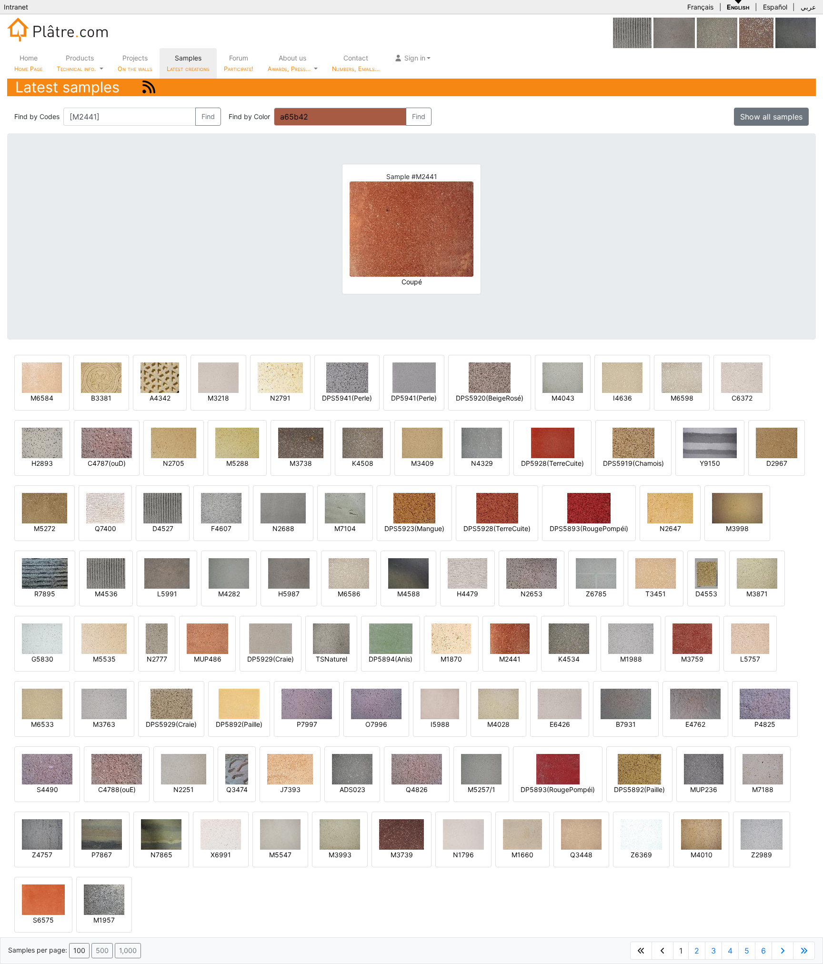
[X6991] (221, 834)
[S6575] (43, 899)
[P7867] (101, 834)
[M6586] (349, 573)
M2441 (510, 659)
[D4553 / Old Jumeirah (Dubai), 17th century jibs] (706, 573)
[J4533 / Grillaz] (717, 32)
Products (76, 63)
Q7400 (105, 528)
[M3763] (104, 703)
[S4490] (47, 768)
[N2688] (283, 507)
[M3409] (422, 442)
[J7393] (290, 768)
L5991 (167, 594)
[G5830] (42, 638)
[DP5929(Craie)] (270, 638)
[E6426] (560, 703)
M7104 (345, 528)
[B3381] (101, 377)
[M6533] (42, 703)
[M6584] (42, 377)
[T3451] (655, 573)
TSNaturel (331, 659)
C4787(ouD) (107, 463)
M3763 (104, 724)
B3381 (101, 398)
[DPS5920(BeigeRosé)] (490, 377)
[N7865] (161, 834)
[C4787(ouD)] (106, 442)
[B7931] (626, 703)
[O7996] (376, 703)
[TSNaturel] (331, 638)
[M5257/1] (481, 768)
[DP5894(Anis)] (390, 638)
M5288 (237, 463)
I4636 (622, 398)
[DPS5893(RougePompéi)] (589, 507)
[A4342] (160, 377)
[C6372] (742, 377)
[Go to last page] (804, 951)
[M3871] (757, 573)
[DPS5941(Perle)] (347, 377)
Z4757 (42, 855)
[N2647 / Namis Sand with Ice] (670, 507)
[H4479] (467, 573)
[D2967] (776, 442)
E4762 (695, 724)
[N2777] (157, 638)
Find (208, 116)
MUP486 (207, 659)
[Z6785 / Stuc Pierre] (596, 573)
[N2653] (531, 573)
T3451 (655, 594)
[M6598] (682, 377)
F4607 (221, 528)
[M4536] (106, 573)
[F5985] (756, 32)
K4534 (569, 659)
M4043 (563, 398)
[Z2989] (762, 834)
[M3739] (401, 834)
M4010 (702, 855)
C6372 (742, 398)
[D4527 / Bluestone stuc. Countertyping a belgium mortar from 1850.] (632, 32)
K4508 (362, 463)
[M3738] (300, 442)
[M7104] (345, 507)
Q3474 (237, 789)
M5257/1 (481, 789)
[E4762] (695, 703)
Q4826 (417, 789)
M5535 (104, 659)
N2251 (183, 789)
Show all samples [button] (771, 116)
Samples (188, 63)
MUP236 (703, 789)
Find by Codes (37, 116)
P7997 (307, 724)
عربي (808, 7)
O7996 (376, 724)
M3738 (301, 463)
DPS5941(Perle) (347, 398)
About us (290, 63)
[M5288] (237, 442)
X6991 (221, 855)
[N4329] (482, 442)
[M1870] (451, 638)
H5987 (289, 594)
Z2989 (761, 855)
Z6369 (641, 855)
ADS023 (352, 789)
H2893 (42, 463)
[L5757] (750, 638)
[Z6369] (641, 834)
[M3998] (737, 507)
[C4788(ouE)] (116, 768)
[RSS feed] (149, 87)
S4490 (47, 789)
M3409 (422, 463)
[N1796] (463, 834)
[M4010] (701, 834)
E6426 (560, 724)
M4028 (498, 724)
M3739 (402, 855)
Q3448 (581, 855)
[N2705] (173, 442)
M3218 (218, 398)
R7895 (44, 594)
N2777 (157, 659)
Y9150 (710, 463)
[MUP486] (207, 638)
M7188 (762, 789)
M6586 (349, 594)
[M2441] (510, 638)
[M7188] (763, 768)
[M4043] (562, 377)
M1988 (631, 659)
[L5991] (167, 573)
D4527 (162, 528)
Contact (356, 63)
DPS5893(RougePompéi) (589, 528)
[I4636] (622, 377)
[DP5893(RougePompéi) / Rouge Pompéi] (558, 768)
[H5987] (674, 32)
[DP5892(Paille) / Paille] (239, 703)
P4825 (764, 724)
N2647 (670, 528)
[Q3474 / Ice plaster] (236, 768)
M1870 (451, 659)
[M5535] (104, 638)
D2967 (776, 463)
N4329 (482, 463)
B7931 (626, 724)
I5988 (440, 724)
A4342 (160, 398)
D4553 (706, 594)
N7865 (161, 855)
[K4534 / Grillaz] (569, 638)
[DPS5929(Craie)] (171, 703)
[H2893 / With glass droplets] (42, 442)
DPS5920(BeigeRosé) (489, 398)
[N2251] (183, 768)
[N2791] (280, 377)
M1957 (104, 920)
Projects (135, 63)
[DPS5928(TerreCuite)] (497, 507)
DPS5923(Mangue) (414, 528)
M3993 (340, 855)
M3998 (737, 528)
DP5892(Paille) (239, 724)
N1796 (463, 855)
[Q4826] (416, 768)
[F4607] (221, 507)
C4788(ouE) (117, 789)
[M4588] (408, 573)
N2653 (531, 594)
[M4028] (498, 703)
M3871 (757, 594)
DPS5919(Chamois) (633, 463)
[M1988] (630, 638)
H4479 (467, 594)
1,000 (128, 950)
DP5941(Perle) (414, 398)
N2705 (173, 463)
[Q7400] (105, 507)
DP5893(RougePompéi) (558, 789)
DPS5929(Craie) (171, 724)
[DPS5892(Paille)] (639, 768)
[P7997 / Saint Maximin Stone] (306, 703)
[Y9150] (710, 442)
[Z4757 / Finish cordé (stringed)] (42, 834)
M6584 (41, 398)
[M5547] (280, 834)
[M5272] (44, 507)
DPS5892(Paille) (639, 789)
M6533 (42, 724)
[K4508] (362, 442)
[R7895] (45, 573)
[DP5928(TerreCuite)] (552, 442)
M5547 (280, 855)
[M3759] (692, 638)
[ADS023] (352, 768)
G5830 (42, 659)
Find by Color (249, 116)
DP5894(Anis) (390, 659)
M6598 (682, 398)
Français (700, 7)
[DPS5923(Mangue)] (414, 507)
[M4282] (229, 573)
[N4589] (795, 32)
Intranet (16, 7)
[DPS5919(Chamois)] (633, 442)
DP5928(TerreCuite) (552, 463)
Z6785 (596, 594)
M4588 (408, 594)
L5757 (750, 659)
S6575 (43, 920)
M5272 (44, 528)
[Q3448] (581, 834)
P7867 (101, 855)
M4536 (106, 594)
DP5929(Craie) (270, 659)
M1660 (522, 855)
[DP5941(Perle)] (414, 377)
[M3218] (218, 377)
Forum (238, 63)
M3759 (692, 659)
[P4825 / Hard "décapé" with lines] (765, 703)
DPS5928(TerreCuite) (497, 528)
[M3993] (340, 834)
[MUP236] (703, 768)
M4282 (229, 594)
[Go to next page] (782, 951)
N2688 (283, 528)
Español (775, 7)
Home (28, 63)
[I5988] (440, 703)
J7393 (290, 789)
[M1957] (104, 899)
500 (102, 950)
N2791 (280, 398)
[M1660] (522, 834)
